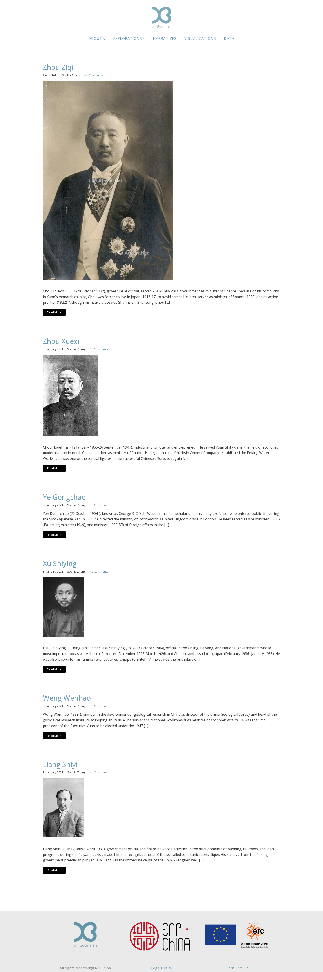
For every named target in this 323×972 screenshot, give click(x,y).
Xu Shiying (60, 563)
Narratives (164, 38)
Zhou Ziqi (58, 67)
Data (229, 38)
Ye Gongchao (64, 497)
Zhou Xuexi (61, 341)
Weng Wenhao (67, 698)
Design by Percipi (237, 967)
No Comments (93, 75)
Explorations (127, 38)
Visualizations (200, 38)
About (95, 38)
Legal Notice (161, 968)
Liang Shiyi (60, 764)
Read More (54, 312)
